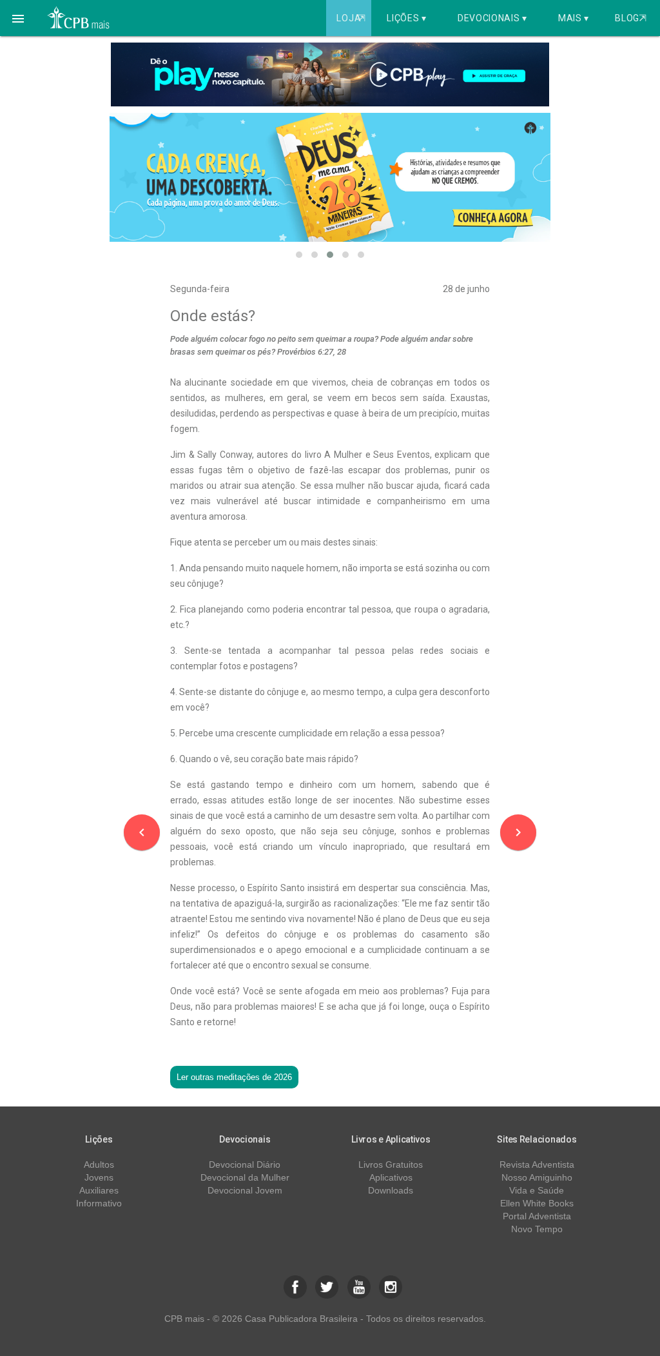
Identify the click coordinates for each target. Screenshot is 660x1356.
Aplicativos (390, 1177)
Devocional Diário (244, 1164)
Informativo (99, 1203)
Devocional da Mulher (244, 1177)
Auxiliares (99, 1190)
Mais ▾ (573, 18)
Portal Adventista (537, 1216)
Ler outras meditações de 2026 (234, 1077)
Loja (350, 18)
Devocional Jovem (245, 1190)
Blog (630, 18)
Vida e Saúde (536, 1190)
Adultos (99, 1164)
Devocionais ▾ (492, 18)
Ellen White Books (537, 1203)
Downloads (390, 1190)
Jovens (98, 1177)
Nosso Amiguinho (536, 1177)
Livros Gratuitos (390, 1164)
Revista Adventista (537, 1164)
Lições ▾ (407, 18)
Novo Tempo (537, 1229)
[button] (18, 18)
